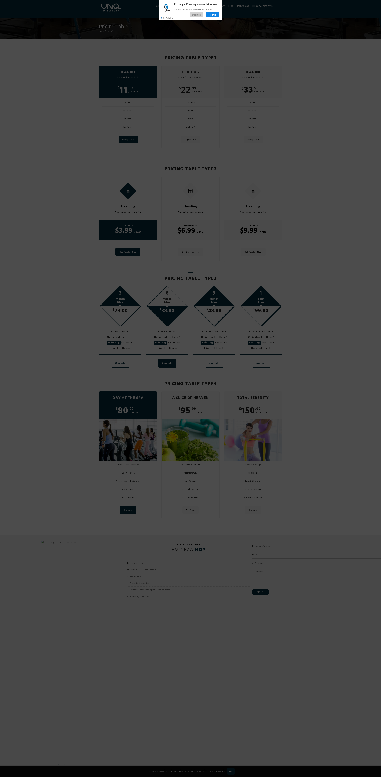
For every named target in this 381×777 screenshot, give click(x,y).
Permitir (212, 14)
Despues (196, 14)
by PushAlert (168, 18)
